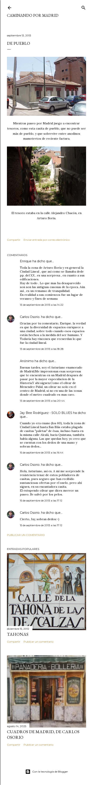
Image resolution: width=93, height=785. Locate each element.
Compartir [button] (13, 239)
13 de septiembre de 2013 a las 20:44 (42, 400)
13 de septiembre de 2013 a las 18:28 (42, 348)
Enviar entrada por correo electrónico (47, 239)
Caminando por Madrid (32, 15)
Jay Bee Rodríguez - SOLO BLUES (46, 413)
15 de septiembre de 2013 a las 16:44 (41, 452)
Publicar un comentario (26, 535)
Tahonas (17, 634)
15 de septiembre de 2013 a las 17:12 (41, 500)
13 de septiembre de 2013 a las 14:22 (41, 304)
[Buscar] (83, 7)
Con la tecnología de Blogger (50, 771)
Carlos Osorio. (30, 317)
